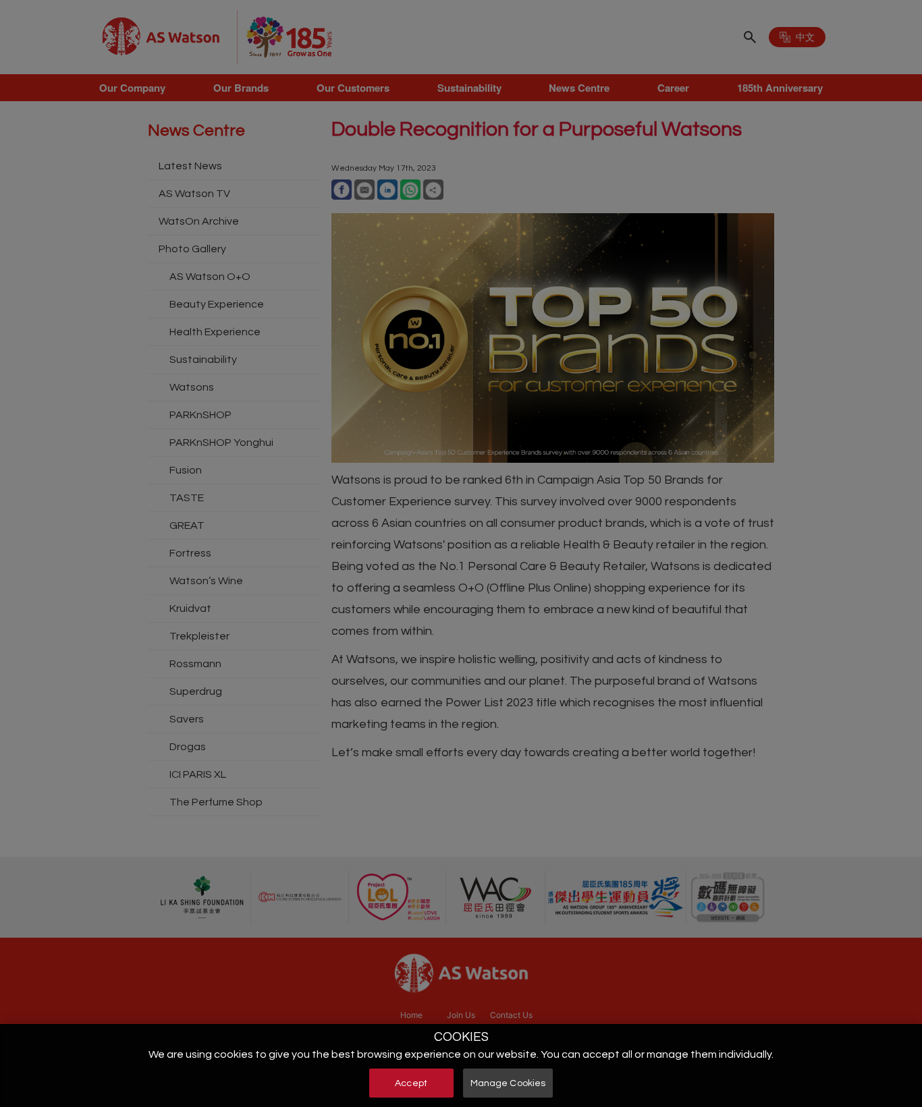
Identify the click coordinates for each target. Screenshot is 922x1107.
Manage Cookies (508, 1082)
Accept (411, 1082)
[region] (461, 1065)
